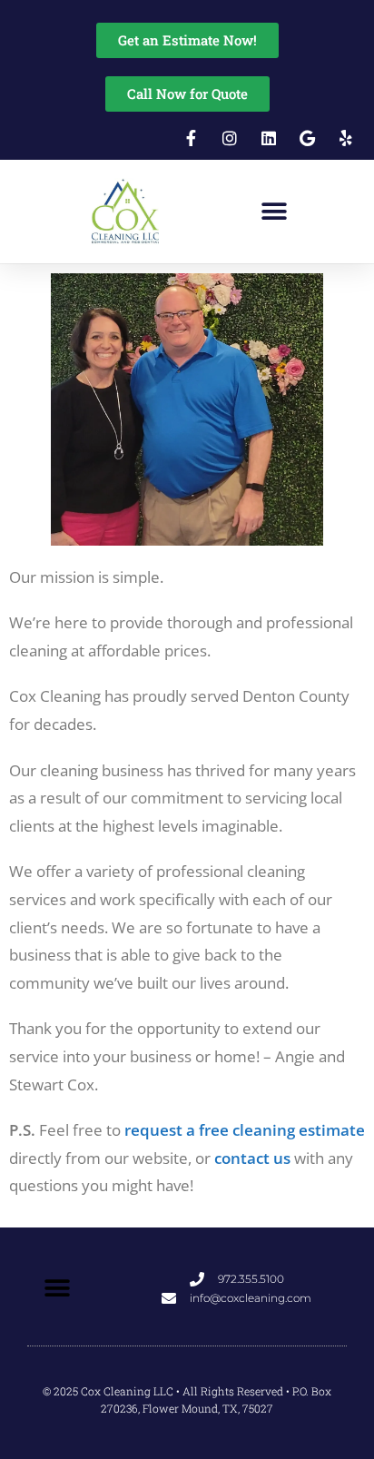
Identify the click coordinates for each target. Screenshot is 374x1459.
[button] (273, 212)
